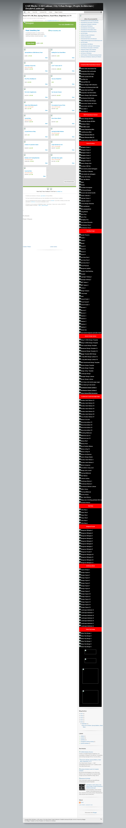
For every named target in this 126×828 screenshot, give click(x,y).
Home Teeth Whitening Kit (31, 105)
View (46, 57)
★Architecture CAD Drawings (88, 28)
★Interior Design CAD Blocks (87, 35)
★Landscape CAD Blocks (87, 44)
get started (43, 195)
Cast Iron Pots (28, 171)
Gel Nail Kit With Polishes (58, 131)
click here (33, 201)
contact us (59, 191)
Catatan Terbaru (27, 246)
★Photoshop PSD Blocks (87, 26)
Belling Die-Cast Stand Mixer (59, 52)
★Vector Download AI (86, 37)
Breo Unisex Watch (56, 118)
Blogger (95, 812)
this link (52, 200)
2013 (81, 722)
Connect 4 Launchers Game (31, 144)
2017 (81, 713)
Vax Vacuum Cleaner (57, 92)
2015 (81, 717)
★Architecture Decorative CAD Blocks (89, 22)
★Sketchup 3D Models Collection (88, 24)
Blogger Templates (58, 12)
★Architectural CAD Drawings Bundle (89, 20)
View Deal (30, 43)
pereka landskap (85, 743)
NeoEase (54, 820)
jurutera (82, 738)
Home (25, 12)
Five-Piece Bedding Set (30, 78)
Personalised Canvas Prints (58, 105)
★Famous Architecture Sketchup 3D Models (91, 56)
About (29, 12)
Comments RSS (43, 12)
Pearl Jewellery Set (33, 30)
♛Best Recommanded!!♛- (91, 19)
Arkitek (82, 736)
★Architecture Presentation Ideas (88, 29)
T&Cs (39, 205)
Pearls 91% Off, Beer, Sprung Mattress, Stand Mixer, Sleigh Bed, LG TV (47, 16)
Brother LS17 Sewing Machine (32, 158)
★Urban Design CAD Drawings (88, 51)
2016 (81, 715)
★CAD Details (84, 33)
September (84, 723)
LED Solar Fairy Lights (57, 158)
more (45, 36)
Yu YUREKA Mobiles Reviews (86, 752)
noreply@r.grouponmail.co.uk (53, 20)
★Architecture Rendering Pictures (89, 31)
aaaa (82, 802)
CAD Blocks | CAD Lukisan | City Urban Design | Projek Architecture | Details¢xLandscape (94, 786)
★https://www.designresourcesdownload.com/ (91, 40)
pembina (83, 739)
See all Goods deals (69, 181)
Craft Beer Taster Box (30, 65)
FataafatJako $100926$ (84, 778)
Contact (50, 12)
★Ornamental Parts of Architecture (89, 38)
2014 (81, 719)
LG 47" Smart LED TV (57, 65)
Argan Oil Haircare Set (57, 144)
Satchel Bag (28, 118)
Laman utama (53, 246)
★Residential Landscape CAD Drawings (90, 46)
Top (101, 819)
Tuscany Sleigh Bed (56, 78)
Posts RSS (35, 12)
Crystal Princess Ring (30, 131)
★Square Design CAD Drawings (88, 49)
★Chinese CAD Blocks (86, 53)
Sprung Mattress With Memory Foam (34, 52)
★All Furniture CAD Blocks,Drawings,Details (91, 55)
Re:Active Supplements (30, 92)
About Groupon (45, 205)
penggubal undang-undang (87, 741)
